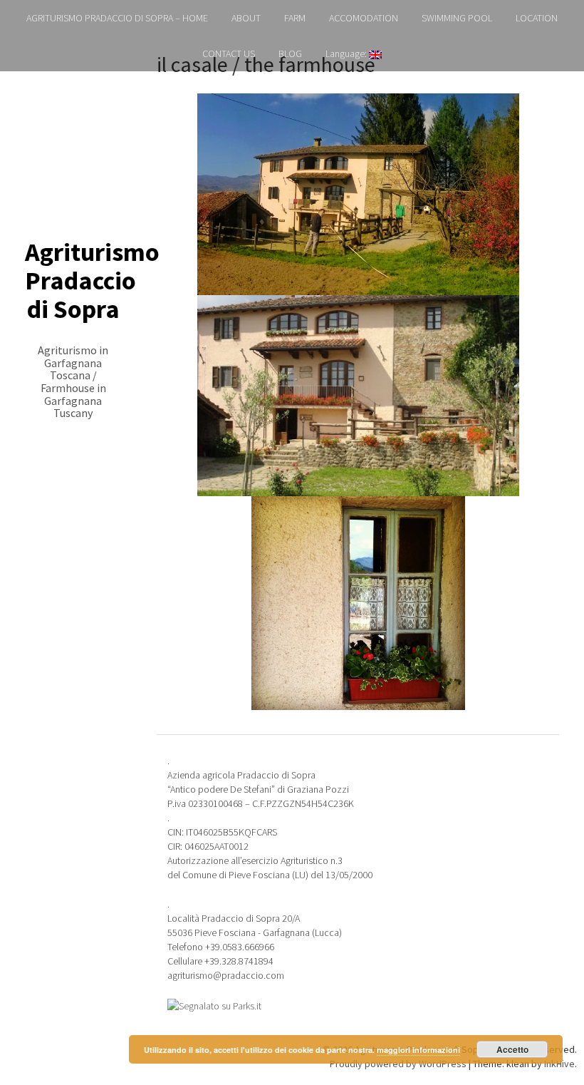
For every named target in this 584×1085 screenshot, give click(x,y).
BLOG (290, 53)
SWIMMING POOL (457, 17)
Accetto (512, 1049)
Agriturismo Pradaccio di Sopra (92, 280)
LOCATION (537, 17)
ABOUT (246, 17)
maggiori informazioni (418, 1049)
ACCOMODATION (363, 17)
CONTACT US (228, 53)
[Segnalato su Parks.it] (214, 1004)
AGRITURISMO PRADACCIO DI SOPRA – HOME (117, 17)
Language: (347, 53)
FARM (295, 17)
